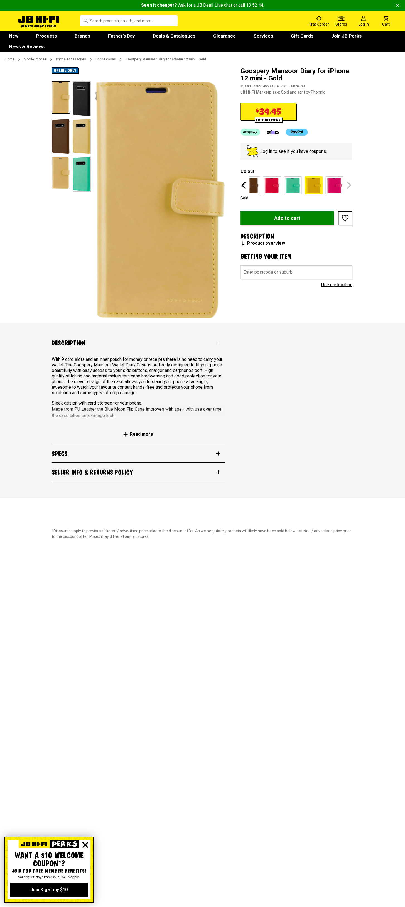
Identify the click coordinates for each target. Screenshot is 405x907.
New (13, 36)
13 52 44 (254, 5)
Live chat (223, 5)
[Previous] (244, 185)
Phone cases (105, 59)
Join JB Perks (346, 36)
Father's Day (121, 36)
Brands (82, 36)
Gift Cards (302, 36)
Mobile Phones (35, 59)
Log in (266, 151)
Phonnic (318, 92)
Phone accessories (71, 59)
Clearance (224, 36)
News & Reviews (27, 46)
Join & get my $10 (49, 889)
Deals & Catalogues (174, 36)
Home (9, 59)
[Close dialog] (85, 844)
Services (263, 36)
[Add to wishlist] (345, 218)
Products (46, 36)
